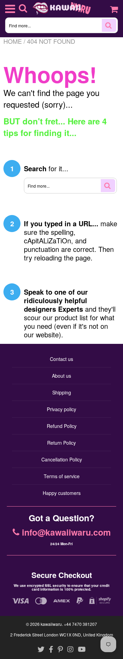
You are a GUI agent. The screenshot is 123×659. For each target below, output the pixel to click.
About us (61, 375)
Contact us (61, 358)
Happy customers (62, 492)
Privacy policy (61, 409)
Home (12, 41)
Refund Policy (62, 425)
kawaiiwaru (51, 624)
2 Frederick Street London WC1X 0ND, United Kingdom (61, 634)
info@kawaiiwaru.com (66, 532)
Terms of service (62, 476)
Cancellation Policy (61, 459)
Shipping (61, 392)
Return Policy (61, 442)
